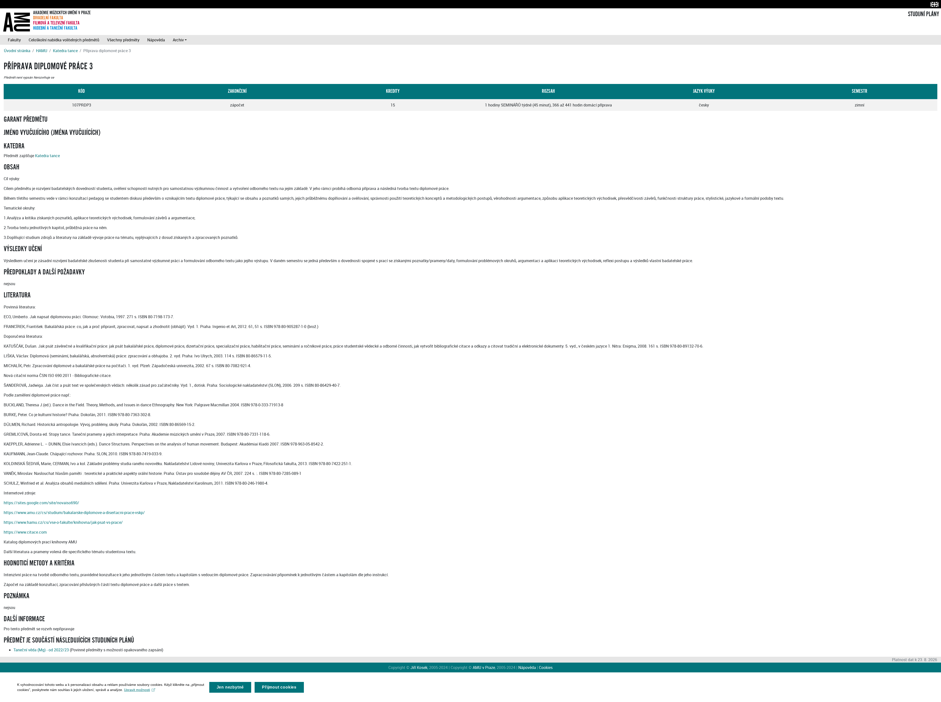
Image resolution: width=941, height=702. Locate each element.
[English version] (934, 4)
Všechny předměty (123, 40)
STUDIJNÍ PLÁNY (923, 14)
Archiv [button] (178, 40)
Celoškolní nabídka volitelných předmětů (64, 40)
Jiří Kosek (418, 667)
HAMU (41, 50)
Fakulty (14, 40)
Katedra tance (65, 50)
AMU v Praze (484, 667)
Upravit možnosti (137, 690)
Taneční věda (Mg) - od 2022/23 (41, 650)
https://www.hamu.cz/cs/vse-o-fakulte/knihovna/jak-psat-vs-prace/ (63, 522)
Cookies (546, 667)
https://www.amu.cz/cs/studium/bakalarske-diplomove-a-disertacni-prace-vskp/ (74, 512)
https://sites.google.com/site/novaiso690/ (41, 502)
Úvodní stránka (17, 50)
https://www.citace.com (25, 532)
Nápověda (156, 40)
